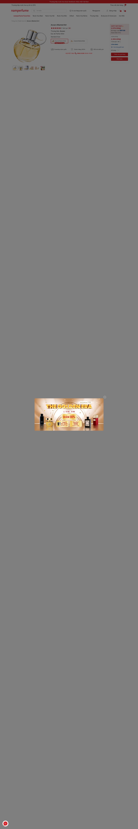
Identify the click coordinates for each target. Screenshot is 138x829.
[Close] (104, 397)
